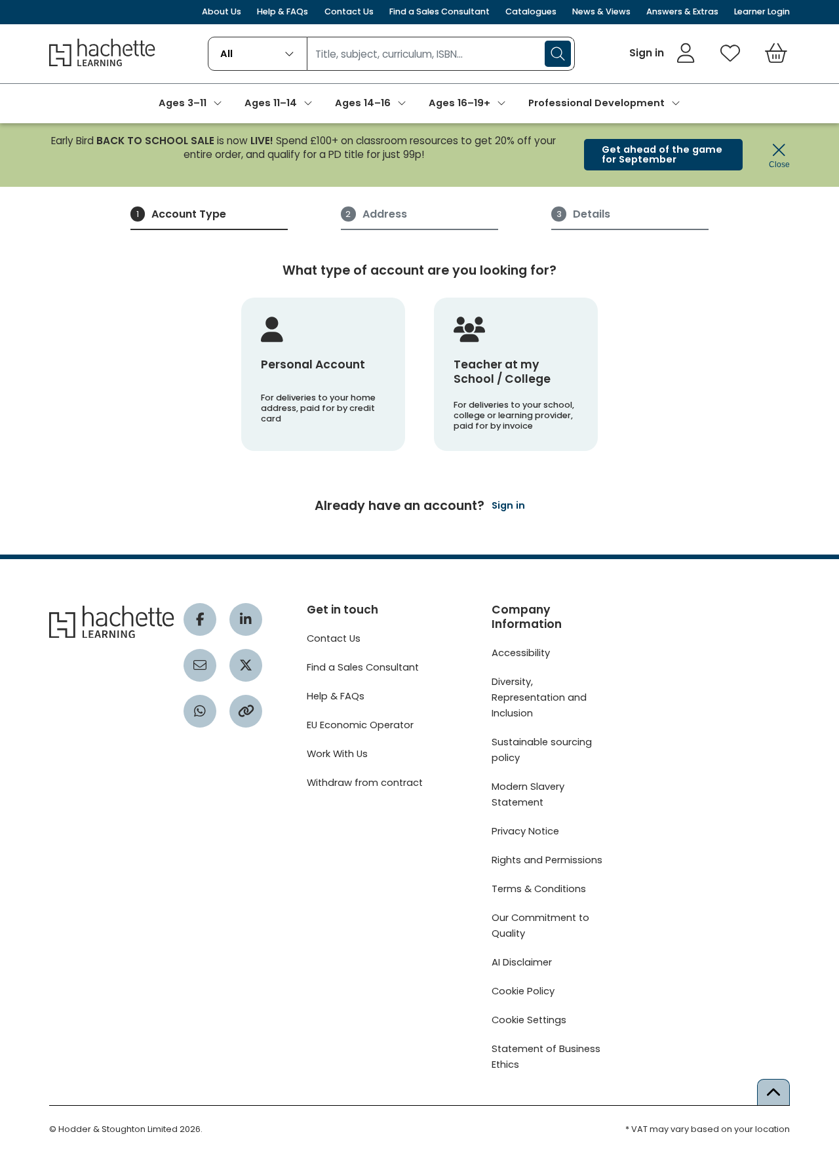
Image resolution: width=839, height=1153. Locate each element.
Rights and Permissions (547, 860)
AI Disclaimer (522, 962)
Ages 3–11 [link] (182, 102)
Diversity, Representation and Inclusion (539, 697)
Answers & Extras (682, 12)
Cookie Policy (523, 991)
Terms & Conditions (539, 888)
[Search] (558, 54)
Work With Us (337, 753)
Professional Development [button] (596, 102)
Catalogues (530, 12)
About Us (221, 12)
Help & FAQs (282, 12)
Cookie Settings (529, 1019)
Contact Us (349, 12)
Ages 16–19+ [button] (459, 102)
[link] (662, 53)
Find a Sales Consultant (439, 12)
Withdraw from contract (365, 782)
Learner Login (762, 12)
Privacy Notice (525, 831)
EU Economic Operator (360, 725)
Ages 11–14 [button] (270, 102)
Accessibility (521, 652)
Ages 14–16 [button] (363, 102)
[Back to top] (773, 1092)
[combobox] (258, 54)
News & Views (601, 12)
